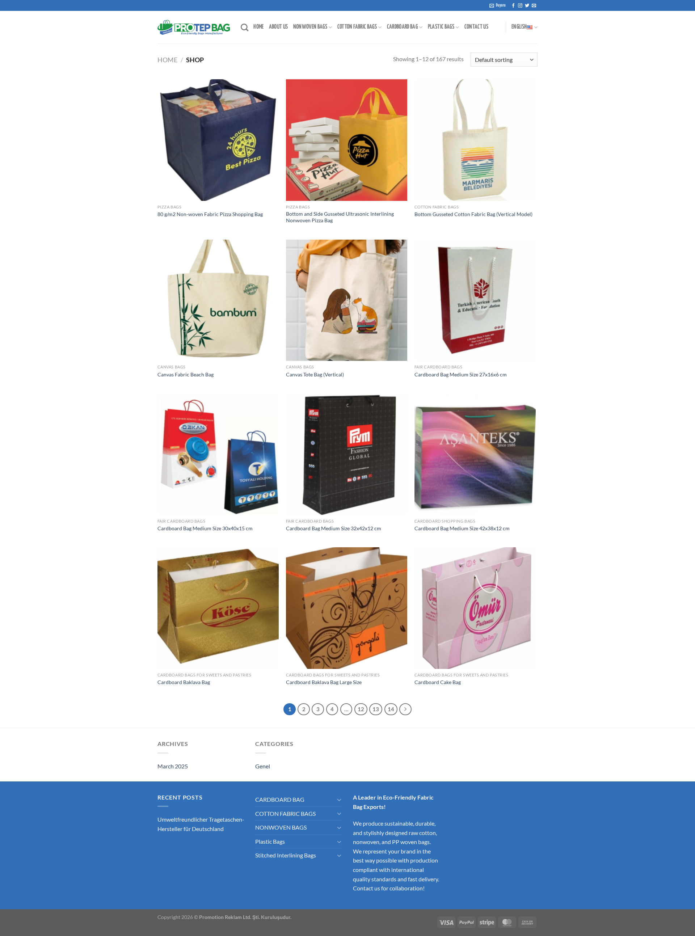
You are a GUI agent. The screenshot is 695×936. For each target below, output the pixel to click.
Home (167, 60)
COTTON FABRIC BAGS (357, 27)
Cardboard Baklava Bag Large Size (324, 682)
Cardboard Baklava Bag (183, 682)
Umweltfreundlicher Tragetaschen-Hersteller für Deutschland (200, 824)
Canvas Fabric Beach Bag (185, 374)
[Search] (244, 27)
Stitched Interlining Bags (285, 855)
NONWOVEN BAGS (310, 27)
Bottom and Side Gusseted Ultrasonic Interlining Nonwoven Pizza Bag (340, 217)
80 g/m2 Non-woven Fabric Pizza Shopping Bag (210, 214)
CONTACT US (476, 27)
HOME (258, 27)
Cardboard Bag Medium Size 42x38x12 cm (462, 528)
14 (391, 709)
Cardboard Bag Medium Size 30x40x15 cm (205, 528)
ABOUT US (278, 27)
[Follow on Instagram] (520, 5)
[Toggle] (339, 799)
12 (361, 709)
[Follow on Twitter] (527, 5)
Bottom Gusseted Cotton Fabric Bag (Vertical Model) (473, 214)
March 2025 (172, 766)
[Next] (405, 709)
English (519, 27)
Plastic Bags (270, 841)
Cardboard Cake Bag (437, 682)
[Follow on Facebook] (513, 5)
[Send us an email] (534, 5)
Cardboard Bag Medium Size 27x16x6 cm (460, 374)
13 (375, 709)
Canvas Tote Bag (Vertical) (315, 374)
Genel (262, 766)
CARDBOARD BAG (402, 27)
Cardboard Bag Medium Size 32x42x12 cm (333, 528)
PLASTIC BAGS (441, 27)
